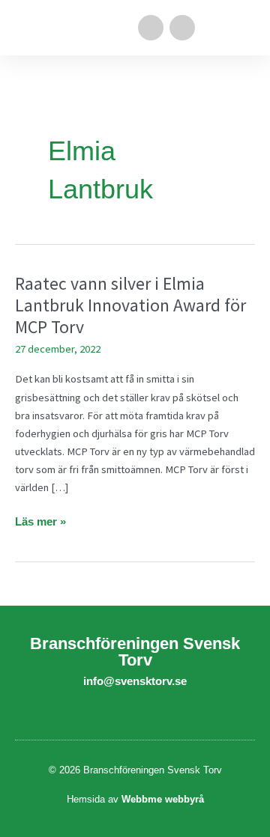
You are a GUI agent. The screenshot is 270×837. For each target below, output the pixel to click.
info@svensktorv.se (135, 681)
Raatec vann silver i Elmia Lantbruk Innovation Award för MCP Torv (130, 305)
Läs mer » (40, 520)
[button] (244, 28)
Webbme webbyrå (163, 799)
